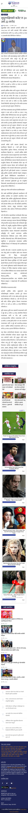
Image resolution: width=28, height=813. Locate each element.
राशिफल (11, 753)
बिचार (3, 748)
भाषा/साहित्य (20, 751)
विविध (21, 754)
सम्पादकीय (4, 753)
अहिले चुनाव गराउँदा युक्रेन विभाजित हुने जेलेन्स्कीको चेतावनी (13, 664)
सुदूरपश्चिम (5, 14)
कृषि (7, 754)
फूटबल (10, 754)
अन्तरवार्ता (25, 751)
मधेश (14, 750)
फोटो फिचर (13, 748)
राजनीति (6, 747)
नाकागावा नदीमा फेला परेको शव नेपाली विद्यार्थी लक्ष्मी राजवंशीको (15, 693)
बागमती (21, 753)
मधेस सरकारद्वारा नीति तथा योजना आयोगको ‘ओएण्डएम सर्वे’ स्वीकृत (20, 387)
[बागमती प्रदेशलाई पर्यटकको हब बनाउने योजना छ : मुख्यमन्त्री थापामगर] (7, 395)
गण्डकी (25, 753)
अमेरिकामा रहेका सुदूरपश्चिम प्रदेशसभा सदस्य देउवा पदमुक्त (14, 722)
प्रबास (25, 747)
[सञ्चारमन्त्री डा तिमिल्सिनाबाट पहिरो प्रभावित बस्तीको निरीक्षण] (14, 629)
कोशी (12, 751)
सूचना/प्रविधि (18, 750)
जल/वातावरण (7, 748)
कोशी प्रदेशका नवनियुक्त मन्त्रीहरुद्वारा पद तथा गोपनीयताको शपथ (15, 707)
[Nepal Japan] (14, 3)
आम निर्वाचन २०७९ (12, 756)
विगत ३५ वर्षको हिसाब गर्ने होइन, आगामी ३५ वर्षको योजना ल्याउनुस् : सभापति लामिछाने (13, 678)
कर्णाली (9, 751)
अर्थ (14, 747)
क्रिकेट (13, 754)
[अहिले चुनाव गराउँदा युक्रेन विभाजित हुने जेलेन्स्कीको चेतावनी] (14, 658)
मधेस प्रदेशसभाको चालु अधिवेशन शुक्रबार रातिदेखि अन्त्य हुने (20, 402)
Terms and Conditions (14, 812)
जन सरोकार (11, 747)
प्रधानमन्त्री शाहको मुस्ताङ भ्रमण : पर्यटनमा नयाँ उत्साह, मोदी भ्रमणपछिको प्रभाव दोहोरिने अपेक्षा (13, 649)
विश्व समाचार (21, 747)
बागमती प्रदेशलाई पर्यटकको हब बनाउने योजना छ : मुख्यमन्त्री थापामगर (7, 403)
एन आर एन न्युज (4, 751)
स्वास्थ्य (18, 753)
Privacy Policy (23, 809)
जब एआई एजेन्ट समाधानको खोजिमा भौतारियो (14, 714)
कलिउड (2, 750)
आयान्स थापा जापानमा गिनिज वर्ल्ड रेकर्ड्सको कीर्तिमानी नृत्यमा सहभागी (14, 729)
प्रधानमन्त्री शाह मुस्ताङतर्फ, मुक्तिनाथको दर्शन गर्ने (15, 736)
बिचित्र (15, 753)
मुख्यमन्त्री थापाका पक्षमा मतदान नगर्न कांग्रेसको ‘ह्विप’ (7, 387)
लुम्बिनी (15, 751)
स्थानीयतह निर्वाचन (4, 756)
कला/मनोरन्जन (21, 748)
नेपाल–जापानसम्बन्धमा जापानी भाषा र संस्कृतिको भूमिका (14, 700)
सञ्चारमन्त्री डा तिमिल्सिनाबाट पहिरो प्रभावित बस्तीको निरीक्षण (13, 635)
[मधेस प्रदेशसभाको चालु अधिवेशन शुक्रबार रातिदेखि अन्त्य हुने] (20, 395)
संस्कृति (18, 756)
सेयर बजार (17, 754)
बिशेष (8, 753)
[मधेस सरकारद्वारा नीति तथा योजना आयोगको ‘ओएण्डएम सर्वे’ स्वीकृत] (20, 380)
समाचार (2, 747)
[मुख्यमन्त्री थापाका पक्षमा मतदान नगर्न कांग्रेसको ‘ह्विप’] (7, 380)
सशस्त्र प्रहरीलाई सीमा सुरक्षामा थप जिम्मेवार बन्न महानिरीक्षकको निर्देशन (12, 620)
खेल (17, 748)
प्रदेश (2, 14)
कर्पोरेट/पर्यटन (7, 750)
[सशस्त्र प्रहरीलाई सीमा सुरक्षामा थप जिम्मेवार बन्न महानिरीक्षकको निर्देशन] (14, 614)
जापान (17, 747)
